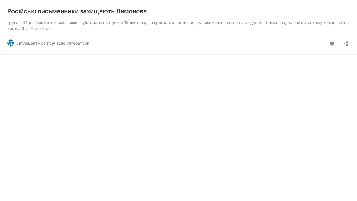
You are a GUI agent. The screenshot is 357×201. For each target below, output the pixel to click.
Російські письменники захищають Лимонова (77, 11)
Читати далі (41, 28)
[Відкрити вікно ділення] (346, 41)
